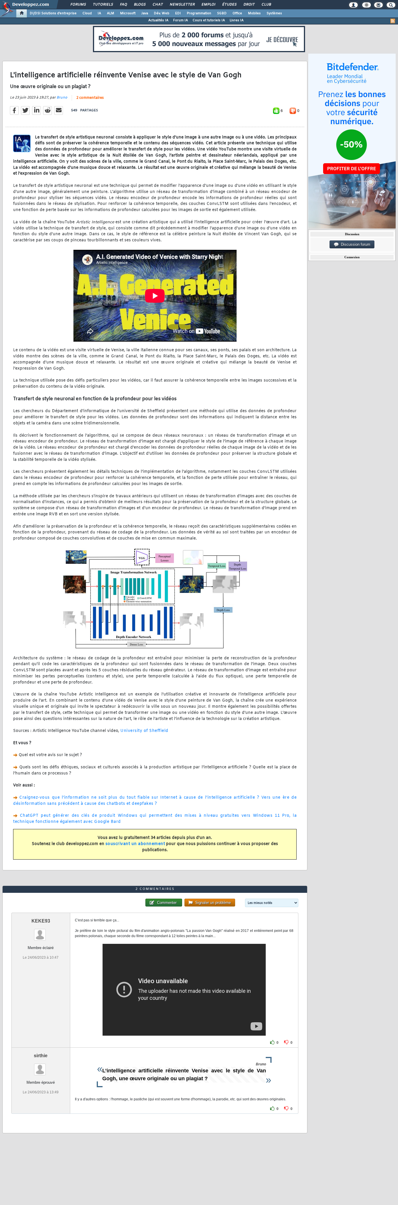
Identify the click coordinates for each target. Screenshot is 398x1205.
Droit (249, 4)
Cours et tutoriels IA (209, 20)
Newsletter (182, 4)
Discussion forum (354, 244)
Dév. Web (161, 13)
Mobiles (254, 13)
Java (144, 13)
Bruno (62, 97)
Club (266, 4)
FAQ (123, 4)
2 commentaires (90, 98)
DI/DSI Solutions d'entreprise (53, 13)
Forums (78, 4)
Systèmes (274, 13)
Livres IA (237, 20)
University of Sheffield (144, 731)
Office (237, 13)
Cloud (87, 13)
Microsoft (127, 13)
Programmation (199, 13)
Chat (157, 4)
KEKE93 (40, 920)
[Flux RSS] (392, 21)
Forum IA (180, 20)
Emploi (208, 4)
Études (229, 4)
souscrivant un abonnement (135, 844)
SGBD (222, 13)
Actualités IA (158, 20)
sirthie (40, 1055)
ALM (110, 13)
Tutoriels (102, 4)
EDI (178, 13)
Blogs (139, 4)
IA (99, 13)
